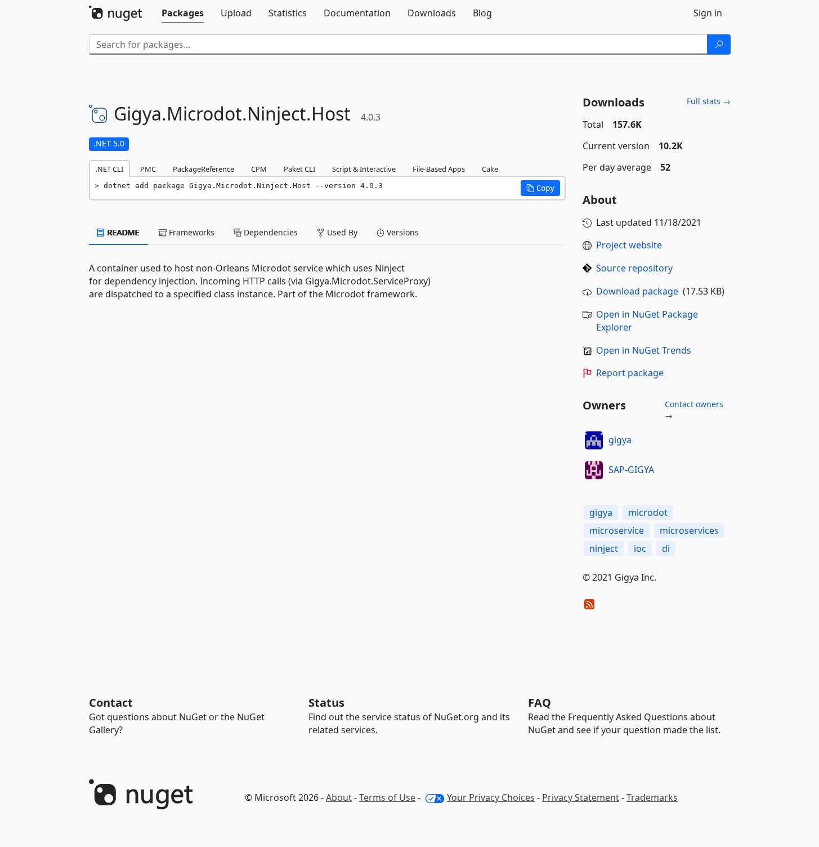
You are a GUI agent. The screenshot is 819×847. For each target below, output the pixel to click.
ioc (640, 548)
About (339, 797)
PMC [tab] (148, 169)
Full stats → (709, 101)
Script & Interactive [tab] (364, 169)
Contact (111, 702)
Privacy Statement (580, 797)
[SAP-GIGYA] (594, 470)
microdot (648, 512)
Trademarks (652, 797)
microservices (689, 530)
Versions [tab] (401, 232)
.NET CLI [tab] (109, 169)
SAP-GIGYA (631, 469)
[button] (540, 188)
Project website (629, 245)
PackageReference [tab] (203, 169)
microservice (616, 530)
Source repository (634, 268)
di (666, 548)
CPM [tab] (259, 169)
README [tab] (122, 232)
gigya (620, 440)
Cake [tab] (490, 169)
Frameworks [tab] (190, 232)
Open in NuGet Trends (643, 350)
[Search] (719, 44)
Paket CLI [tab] (299, 169)
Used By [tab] (341, 232)
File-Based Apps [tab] (439, 169)
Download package (637, 291)
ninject (603, 548)
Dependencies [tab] (269, 232)
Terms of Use (387, 797)
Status (326, 702)
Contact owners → (694, 410)
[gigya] (594, 440)
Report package (630, 373)
